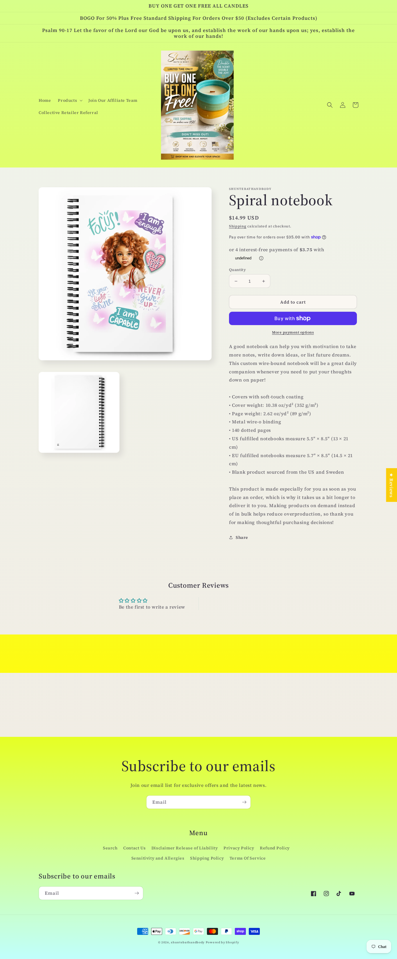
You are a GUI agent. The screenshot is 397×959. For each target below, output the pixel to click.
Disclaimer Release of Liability (184, 848)
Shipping (237, 226)
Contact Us (134, 848)
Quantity (237, 269)
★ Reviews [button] (391, 485)
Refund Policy (275, 848)
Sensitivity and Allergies (158, 858)
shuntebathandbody (188, 942)
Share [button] (242, 537)
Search (110, 848)
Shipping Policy (207, 858)
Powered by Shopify (222, 942)
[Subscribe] (244, 802)
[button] (69, 100)
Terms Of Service (248, 858)
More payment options (293, 332)
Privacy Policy (238, 848)
